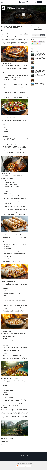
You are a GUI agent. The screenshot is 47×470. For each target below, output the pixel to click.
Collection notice (29, 463)
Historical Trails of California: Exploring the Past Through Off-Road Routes (40, 84)
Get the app (28, 465)
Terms (26, 463)
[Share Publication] (36, 2)
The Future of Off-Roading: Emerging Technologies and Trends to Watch (39, 54)
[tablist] (5, 441)
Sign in (44, 2)
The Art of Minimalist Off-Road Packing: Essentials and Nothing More (40, 58)
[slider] (23, 22)
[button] (16, 14)
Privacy (23, 463)
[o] (33, 54)
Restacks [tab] (7, 441)
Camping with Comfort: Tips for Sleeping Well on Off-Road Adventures (40, 67)
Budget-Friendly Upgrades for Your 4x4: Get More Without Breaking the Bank (40, 71)
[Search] (34, 2)
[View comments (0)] (44, 12)
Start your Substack (21, 465)
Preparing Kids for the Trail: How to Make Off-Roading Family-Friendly (40, 79)
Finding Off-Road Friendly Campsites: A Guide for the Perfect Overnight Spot (39, 62)
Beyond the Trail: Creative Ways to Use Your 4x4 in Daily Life (40, 75)
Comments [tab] (3, 441)
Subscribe (39, 2)
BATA (3, 29)
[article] (38, 54)
